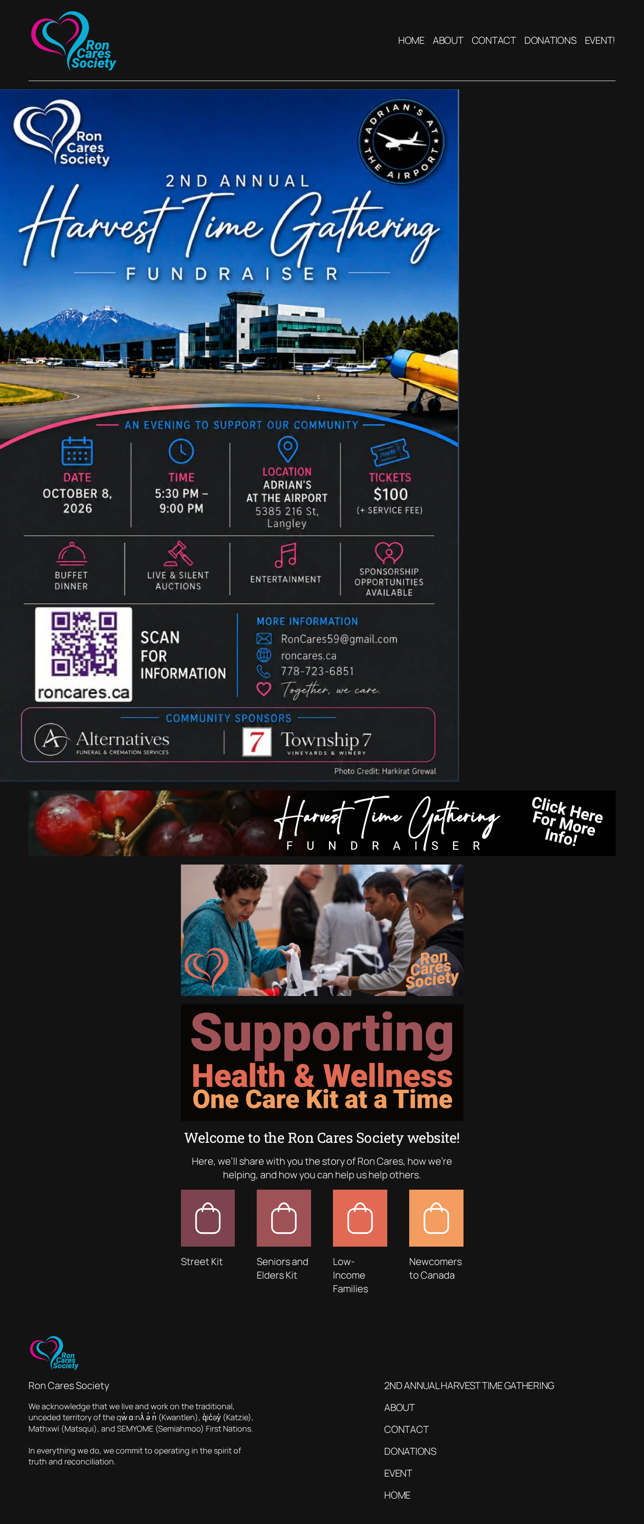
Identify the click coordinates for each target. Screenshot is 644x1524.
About (399, 1407)
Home (397, 1495)
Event (398, 1473)
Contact (406, 1429)
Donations (410, 1451)
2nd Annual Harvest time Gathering (469, 1385)
